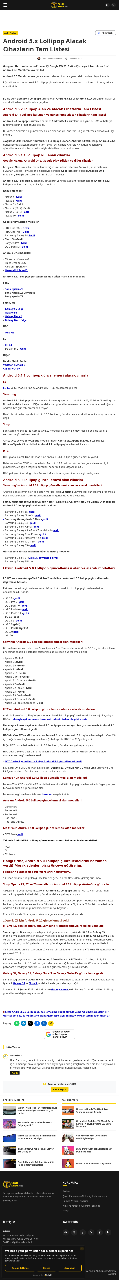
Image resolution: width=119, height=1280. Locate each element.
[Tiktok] (83, 1232)
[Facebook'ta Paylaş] (37, 1023)
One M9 (9, 332)
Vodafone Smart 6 (14, 365)
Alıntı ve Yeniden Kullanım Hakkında (81, 1205)
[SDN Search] (113, 5)
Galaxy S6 (11, 312)
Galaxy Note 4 (13, 316)
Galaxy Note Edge (16, 320)
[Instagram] (74, 1232)
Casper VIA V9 (11, 368)
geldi (45, 519)
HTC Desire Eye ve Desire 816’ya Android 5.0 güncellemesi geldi (43, 761)
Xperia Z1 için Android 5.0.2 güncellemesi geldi (37, 920)
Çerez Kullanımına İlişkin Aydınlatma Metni (85, 1196)
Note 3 (33, 983)
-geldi (31, 511)
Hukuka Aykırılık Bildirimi (75, 1200)
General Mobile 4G (16, 270)
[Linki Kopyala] (51, 1023)
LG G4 (8, 345)
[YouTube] (66, 1232)
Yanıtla (15, 1073)
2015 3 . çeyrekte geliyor (43, 557)
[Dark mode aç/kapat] (107, 5)
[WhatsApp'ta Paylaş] (17, 1023)
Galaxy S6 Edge (14, 309)
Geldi (19, 197)
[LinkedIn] (108, 1232)
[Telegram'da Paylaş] (23, 1023)
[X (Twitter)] (91, 1232)
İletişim (66, 1191)
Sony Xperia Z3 (14, 289)
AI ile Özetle (107, 33)
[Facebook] (100, 1232)
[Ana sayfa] (59, 5)
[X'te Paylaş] (30, 1023)
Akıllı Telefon (10, 33)
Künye (66, 1210)
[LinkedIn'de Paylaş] (44, 1023)
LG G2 (6, 388)
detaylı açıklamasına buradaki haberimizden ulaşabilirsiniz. (50, 719)
